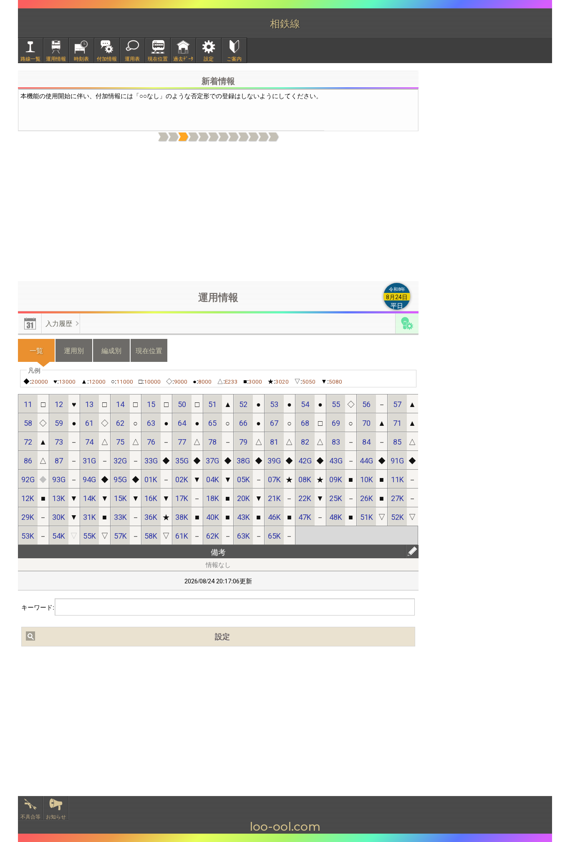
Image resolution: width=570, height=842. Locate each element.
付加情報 (107, 58)
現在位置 (158, 58)
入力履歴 (58, 323)
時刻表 (81, 58)
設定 (209, 58)
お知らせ (56, 816)
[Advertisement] (218, 211)
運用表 (132, 58)
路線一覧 (30, 58)
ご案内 (234, 58)
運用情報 (56, 58)
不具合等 (30, 816)
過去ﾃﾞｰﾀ (183, 58)
